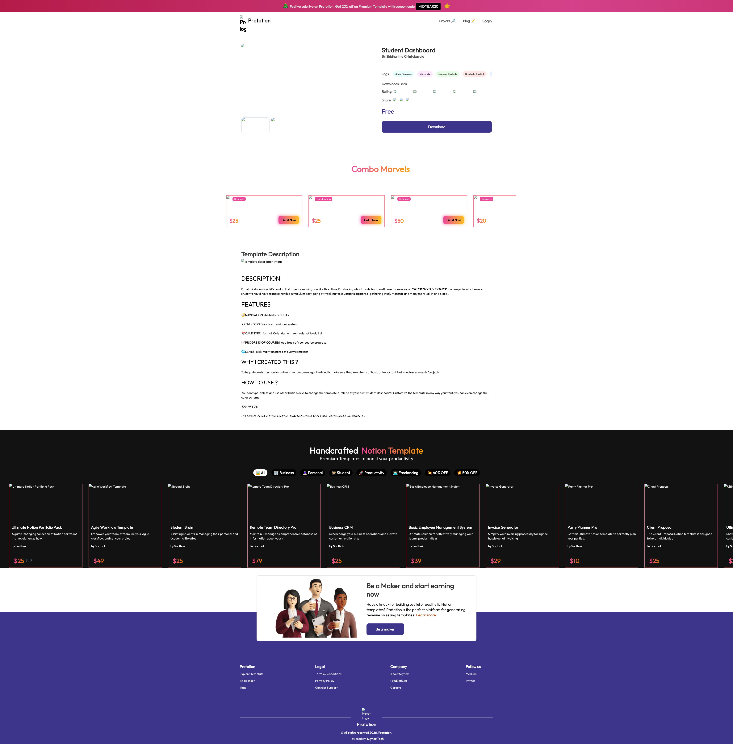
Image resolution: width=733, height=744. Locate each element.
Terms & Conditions (328, 674)
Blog (469, 21)
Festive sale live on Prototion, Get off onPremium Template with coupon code (366, 5)
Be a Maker (247, 681)
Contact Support (326, 687)
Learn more (426, 615)
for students (272, 34)
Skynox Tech (375, 739)
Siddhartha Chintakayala (405, 56)
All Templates (250, 34)
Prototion (366, 724)
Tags (243, 687)
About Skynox (399, 674)
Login (487, 21)
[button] (45, 526)
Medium (471, 674)
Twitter (470, 681)
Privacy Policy (324, 681)
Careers (395, 687)
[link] (404, 74)
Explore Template (252, 674)
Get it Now (289, 220)
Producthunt (398, 681)
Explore (447, 21)
